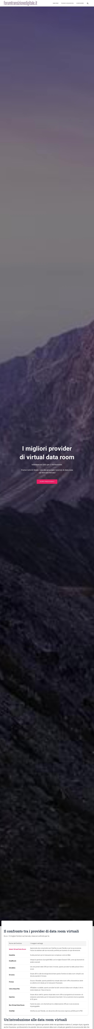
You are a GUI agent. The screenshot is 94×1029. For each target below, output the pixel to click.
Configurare (80, 3)
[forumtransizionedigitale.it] (20, 3)
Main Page (55, 3)
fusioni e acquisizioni (67, 3)
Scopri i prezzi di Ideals (47, 481)
